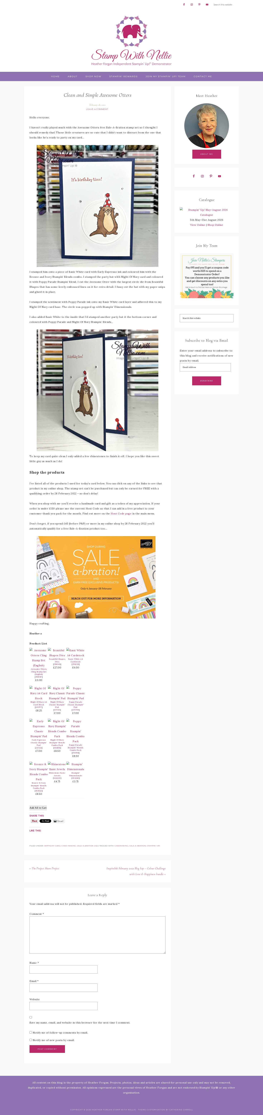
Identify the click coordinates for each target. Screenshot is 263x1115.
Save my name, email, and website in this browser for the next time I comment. (80, 1022)
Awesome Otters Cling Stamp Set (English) (39, 671)
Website (35, 999)
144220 (57, 778)
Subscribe (206, 381)
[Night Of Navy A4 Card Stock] (39, 698)
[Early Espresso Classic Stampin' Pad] (39, 736)
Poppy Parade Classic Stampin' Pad (76, 704)
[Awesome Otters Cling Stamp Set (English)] (39, 665)
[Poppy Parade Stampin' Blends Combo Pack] (75, 741)
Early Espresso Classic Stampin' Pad (39, 742)
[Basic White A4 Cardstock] (75, 655)
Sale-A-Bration (137, 846)
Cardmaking (121, 846)
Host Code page (121, 513)
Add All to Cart (38, 807)
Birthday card (52, 846)
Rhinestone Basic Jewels (57, 774)
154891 (57, 748)
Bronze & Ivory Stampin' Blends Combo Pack (39, 785)
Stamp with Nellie (131, 40)
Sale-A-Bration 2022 (88, 846)
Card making (69, 846)
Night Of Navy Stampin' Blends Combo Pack (57, 742)
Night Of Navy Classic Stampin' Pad (57, 704)
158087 (39, 677)
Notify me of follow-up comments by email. (60, 1032)
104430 (75, 778)
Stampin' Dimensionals (75, 774)
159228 (75, 664)
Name (34, 962)
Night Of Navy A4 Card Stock (39, 703)
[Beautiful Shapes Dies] (57, 655)
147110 (57, 710)
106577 (39, 707)
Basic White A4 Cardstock (75, 660)
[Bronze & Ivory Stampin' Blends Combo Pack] (39, 779)
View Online (197, 225)
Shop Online (215, 225)
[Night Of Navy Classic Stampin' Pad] (57, 698)
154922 (39, 791)
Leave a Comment (97, 109)
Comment (37, 914)
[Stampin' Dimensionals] (75, 769)
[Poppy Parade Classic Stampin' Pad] (75, 698)
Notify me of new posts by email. (54, 1040)
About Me (206, 154)
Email (34, 981)
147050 (75, 710)
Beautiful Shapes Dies (57, 660)
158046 (57, 664)
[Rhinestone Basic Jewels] (57, 769)
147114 (39, 748)
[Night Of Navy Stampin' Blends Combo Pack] (57, 736)
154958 (75, 753)
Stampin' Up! (153, 846)
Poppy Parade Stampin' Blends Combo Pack (75, 747)
